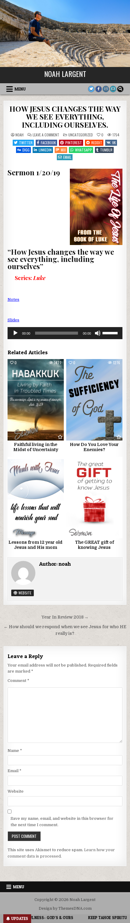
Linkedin (45, 149)
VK (114, 142)
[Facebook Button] (99, 89)
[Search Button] (120, 89)
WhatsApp (83, 149)
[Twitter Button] (91, 89)
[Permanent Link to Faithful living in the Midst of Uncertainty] (36, 400)
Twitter (26, 142)
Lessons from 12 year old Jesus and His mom (35, 545)
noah (19, 135)
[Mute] (98, 333)
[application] (65, 333)
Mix (63, 149)
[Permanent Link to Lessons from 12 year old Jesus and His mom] (36, 497)
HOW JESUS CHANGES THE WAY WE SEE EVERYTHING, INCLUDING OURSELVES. (64, 116)
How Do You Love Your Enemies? (94, 447)
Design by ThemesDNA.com (65, 908)
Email (67, 157)
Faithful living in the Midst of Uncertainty (35, 447)
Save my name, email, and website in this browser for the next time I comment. (62, 821)
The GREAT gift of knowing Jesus (94, 545)
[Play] (15, 333)
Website (24, 592)
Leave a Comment (46, 135)
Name (15, 750)
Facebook (48, 142)
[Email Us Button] (113, 89)
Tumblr (106, 149)
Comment (18, 680)
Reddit (96, 142)
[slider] (110, 332)
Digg (26, 149)
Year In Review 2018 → (65, 617)
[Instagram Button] (106, 89)
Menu (20, 89)
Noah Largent (65, 73)
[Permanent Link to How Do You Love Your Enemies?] (94, 400)
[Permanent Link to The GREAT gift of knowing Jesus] (94, 497)
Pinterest (73, 142)
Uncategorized (80, 134)
